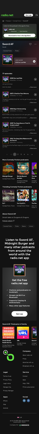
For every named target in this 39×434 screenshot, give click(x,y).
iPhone (5, 401)
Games (24, 226)
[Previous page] (11, 154)
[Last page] (32, 154)
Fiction (17, 51)
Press (24, 359)
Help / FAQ (26, 383)
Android (5, 408)
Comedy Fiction (7, 51)
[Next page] (28, 154)
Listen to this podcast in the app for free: (16, 26)
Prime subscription (28, 387)
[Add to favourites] (30, 44)
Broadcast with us (28, 366)
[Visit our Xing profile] (28, 400)
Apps (24, 380)
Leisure (31, 226)
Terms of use (7, 376)
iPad (4, 404)
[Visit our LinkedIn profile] (24, 400)
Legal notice (7, 383)
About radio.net (27, 355)
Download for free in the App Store (19, 35)
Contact (25, 376)
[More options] (35, 44)
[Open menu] (36, 15)
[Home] (3, 21)
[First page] (7, 154)
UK (21, 417)
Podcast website (7, 221)
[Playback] (34, 61)
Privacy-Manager (8, 390)
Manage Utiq (7, 387)
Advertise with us (28, 362)
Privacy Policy (7, 380)
